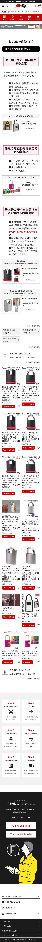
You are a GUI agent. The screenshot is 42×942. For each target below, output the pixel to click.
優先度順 (13, 353)
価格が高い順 (15, 357)
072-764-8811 (21, 825)
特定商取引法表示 (9, 930)
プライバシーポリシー (10, 935)
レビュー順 (30, 357)
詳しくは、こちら (30, 128)
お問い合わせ (7, 926)
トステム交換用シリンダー (17, 12)
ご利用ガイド (7, 921)
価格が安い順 (24, 353)
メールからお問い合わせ (21, 834)
